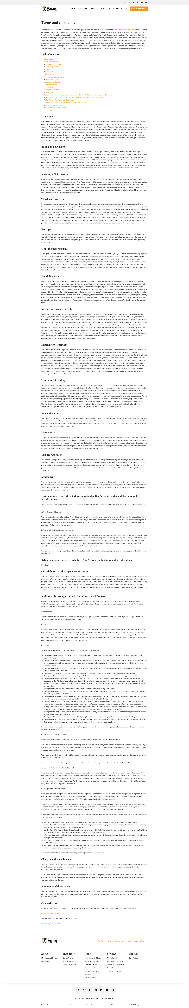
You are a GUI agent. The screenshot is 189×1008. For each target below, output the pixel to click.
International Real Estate (93, 958)
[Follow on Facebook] (137, 2)
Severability (50, 87)
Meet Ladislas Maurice (49, 958)
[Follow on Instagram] (125, 2)
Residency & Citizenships (93, 968)
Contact (119, 9)
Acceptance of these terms (56, 108)
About (111, 9)
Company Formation (92, 971)
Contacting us (51, 110)
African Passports (113, 968)
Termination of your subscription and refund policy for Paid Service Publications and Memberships (80, 95)
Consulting (82, 9)
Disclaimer (112, 1005)
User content (49, 59)
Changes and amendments (55, 105)
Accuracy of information (54, 64)
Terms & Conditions (47, 1005)
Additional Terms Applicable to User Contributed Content (66, 103)
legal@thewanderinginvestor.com (53, 913)
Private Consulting (113, 958)
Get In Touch (133, 958)
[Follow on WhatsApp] (77, 990)
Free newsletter (138, 9)
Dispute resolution (52, 90)
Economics (89, 974)
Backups (48, 69)
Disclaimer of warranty (53, 80)
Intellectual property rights (54, 77)
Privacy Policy (68, 1005)
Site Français (45, 961)
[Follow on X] (129, 2)
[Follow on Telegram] (146, 2)
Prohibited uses (50, 74)
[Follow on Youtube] (142, 2)
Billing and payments (52, 62)
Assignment (50, 92)
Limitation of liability (53, 82)
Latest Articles (68, 958)
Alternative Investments (93, 961)
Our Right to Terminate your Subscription (60, 100)
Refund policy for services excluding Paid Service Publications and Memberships (74, 97)
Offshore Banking (91, 965)
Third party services (52, 67)
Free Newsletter (68, 961)
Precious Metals (90, 978)
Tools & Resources (69, 965)
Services (93, 9)
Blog (103, 9)
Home (73, 9)
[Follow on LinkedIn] (133, 2)
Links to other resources (54, 72)
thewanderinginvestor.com (124, 30)
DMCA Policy (135, 1005)
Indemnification (51, 85)
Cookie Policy (90, 1005)
